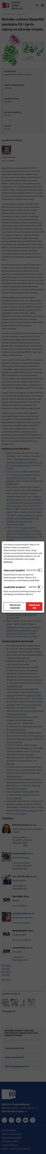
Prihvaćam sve (34, 606)
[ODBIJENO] (39, 590)
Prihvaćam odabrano (14, 606)
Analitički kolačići (14, 587)
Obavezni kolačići (14, 570)
